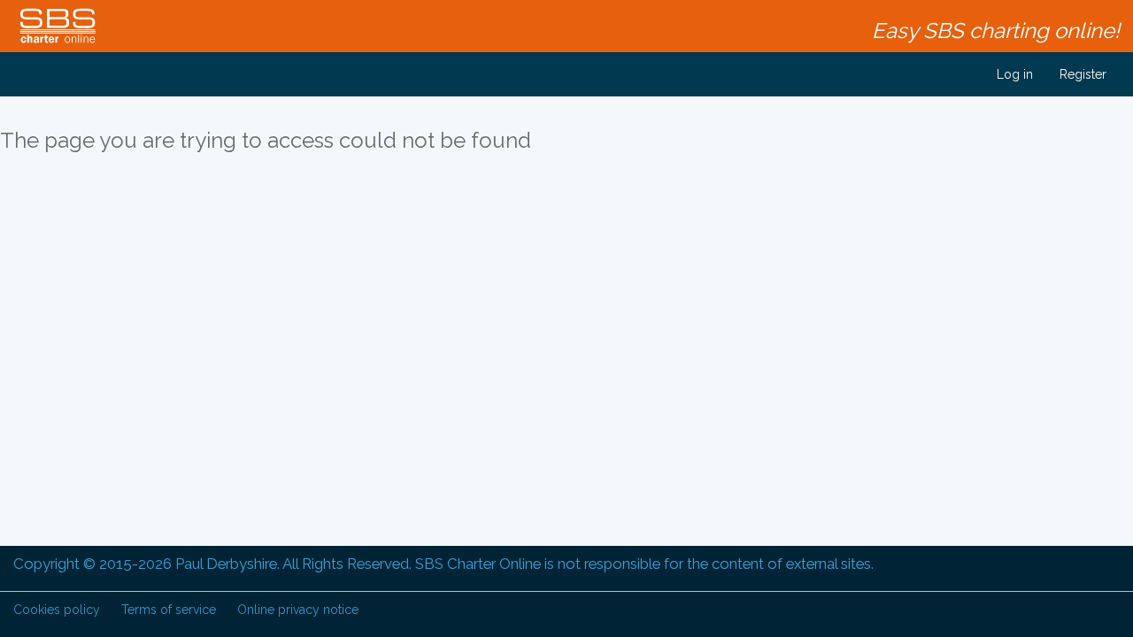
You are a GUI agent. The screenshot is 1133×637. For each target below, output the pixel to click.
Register (1083, 74)
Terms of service (168, 609)
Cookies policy (56, 609)
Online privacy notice (297, 609)
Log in (1013, 74)
